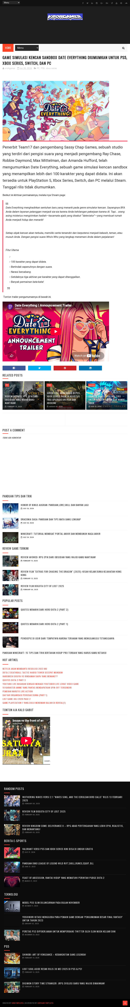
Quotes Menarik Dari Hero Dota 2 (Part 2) (44, 609)
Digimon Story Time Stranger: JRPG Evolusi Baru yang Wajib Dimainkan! (63, 983)
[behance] (107, 3)
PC (38, 68)
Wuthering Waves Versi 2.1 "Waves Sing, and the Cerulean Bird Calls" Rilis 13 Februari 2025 (72, 798)
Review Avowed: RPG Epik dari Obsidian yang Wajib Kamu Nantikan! (21, 400)
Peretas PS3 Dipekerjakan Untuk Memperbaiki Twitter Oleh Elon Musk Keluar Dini (69, 931)
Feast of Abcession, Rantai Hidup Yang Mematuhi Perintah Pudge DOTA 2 (63, 877)
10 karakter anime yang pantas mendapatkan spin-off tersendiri (37, 687)
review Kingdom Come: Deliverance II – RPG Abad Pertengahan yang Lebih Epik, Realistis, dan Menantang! (73, 827)
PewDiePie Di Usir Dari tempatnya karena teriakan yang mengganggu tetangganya (67, 638)
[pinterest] (121, 3)
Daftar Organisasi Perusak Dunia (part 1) (25, 695)
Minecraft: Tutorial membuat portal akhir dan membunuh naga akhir (61, 533)
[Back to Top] (125, 1003)
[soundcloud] (126, 3)
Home (8, 48)
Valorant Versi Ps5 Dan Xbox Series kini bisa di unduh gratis (57, 849)
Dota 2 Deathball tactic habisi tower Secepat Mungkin (33, 672)
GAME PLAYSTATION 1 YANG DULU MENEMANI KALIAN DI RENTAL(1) (34, 702)
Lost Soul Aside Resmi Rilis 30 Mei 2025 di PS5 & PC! (52, 969)
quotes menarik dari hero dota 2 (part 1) (44, 624)
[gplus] (101, 3)
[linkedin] (92, 3)
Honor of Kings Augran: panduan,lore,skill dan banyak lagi (55, 505)
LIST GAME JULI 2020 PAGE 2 (17, 699)
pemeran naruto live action (18, 691)
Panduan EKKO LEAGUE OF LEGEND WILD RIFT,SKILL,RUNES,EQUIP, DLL (58, 863)
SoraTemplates (17, 1003)
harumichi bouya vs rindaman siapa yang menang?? (30, 676)
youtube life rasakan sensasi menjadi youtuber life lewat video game (41, 683)
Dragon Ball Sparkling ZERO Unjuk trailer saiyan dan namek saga (107, 400)
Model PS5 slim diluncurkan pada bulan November (51, 902)
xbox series (51, 68)
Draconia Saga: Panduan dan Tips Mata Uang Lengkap (51, 519)
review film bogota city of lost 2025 (42, 586)
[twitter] (87, 3)
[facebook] (83, 3)
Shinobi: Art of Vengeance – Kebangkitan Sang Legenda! (54, 954)
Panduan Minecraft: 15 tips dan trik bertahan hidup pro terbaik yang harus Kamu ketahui (55, 652)
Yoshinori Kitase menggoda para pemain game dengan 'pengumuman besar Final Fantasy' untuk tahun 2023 (72, 918)
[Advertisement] (65, 32)
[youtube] (116, 3)
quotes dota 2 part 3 (14, 680)
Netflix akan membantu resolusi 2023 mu (25, 668)
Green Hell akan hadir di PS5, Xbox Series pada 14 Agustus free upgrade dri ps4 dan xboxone (64, 398)
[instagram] (97, 3)
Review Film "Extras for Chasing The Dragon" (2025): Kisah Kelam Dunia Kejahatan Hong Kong (71, 573)
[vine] (112, 3)
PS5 (43, 68)
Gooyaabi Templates (45, 1003)
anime (91, 385)
